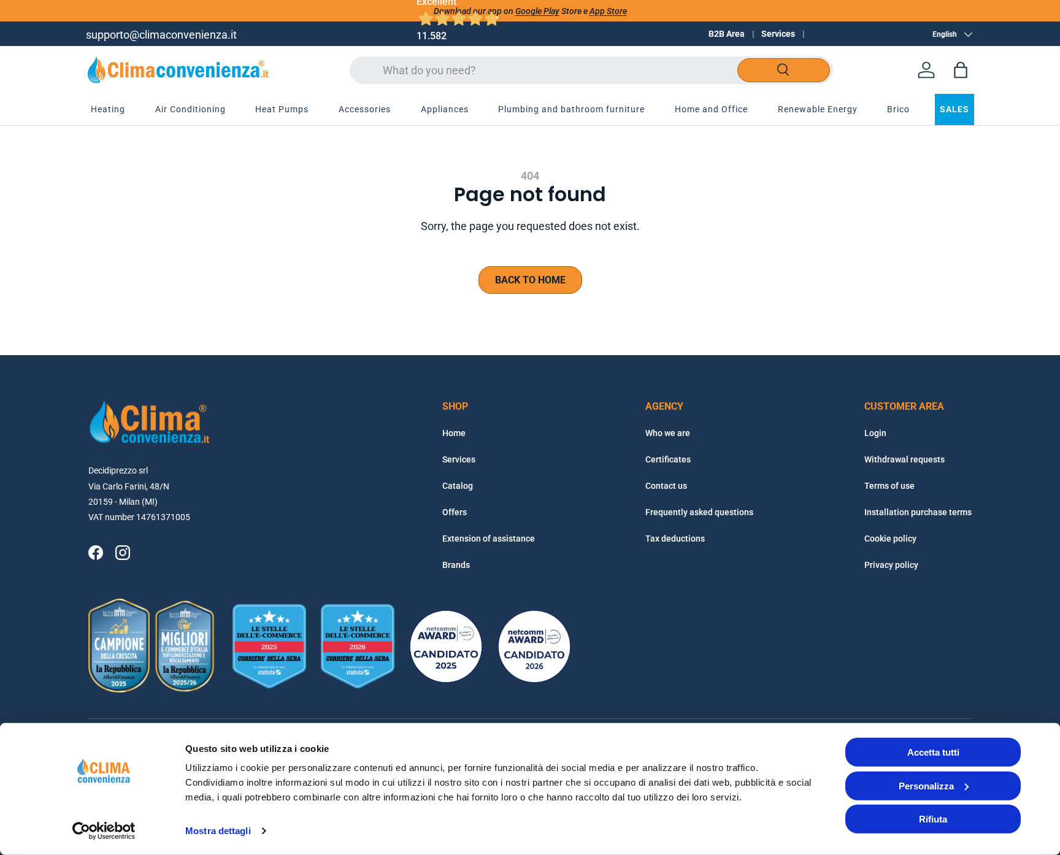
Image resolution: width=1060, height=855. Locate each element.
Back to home (530, 280)
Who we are (667, 433)
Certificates (668, 459)
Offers (454, 512)
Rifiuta (933, 819)
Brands (456, 565)
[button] (960, 69)
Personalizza (926, 785)
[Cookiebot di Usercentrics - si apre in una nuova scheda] (104, 831)
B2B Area (727, 34)
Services (778, 34)
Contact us (666, 486)
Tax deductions (675, 538)
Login (875, 433)
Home (454, 433)
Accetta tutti (933, 752)
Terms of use (889, 486)
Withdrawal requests (904, 459)
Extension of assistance (488, 538)
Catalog (457, 486)
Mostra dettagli (218, 831)
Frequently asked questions (699, 512)
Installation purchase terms (918, 512)
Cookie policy (890, 538)
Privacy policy (891, 565)
